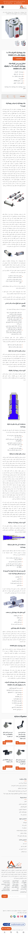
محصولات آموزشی (23, 809)
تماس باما (24, 825)
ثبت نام (25, 843)
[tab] (22, 96)
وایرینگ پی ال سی (23, 783)
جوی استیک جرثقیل (22, 788)
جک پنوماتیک (16, 12)
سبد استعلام (24, 851)
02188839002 (23, 892)
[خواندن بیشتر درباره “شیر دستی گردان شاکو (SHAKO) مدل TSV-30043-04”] (17, 768)
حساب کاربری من (23, 849)
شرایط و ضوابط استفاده (22, 830)
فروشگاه (25, 822)
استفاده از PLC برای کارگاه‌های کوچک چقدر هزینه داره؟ (15, 793)
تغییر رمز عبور (24, 846)
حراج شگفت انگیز (23, 812)
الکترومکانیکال (24, 807)
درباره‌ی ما (24, 828)
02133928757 (15, 890)
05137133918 (5, 890)
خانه (26, 12)
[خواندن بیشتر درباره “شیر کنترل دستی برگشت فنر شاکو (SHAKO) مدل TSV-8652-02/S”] (17, 742)
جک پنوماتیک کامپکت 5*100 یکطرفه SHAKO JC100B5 (15, 13)
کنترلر (25, 801)
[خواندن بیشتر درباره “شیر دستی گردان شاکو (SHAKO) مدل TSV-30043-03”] (4, 742)
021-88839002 (9, 3)
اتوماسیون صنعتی (23, 804)
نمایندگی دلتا (24, 815)
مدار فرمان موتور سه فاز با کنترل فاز (19, 785)
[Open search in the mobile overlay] (17, 932)
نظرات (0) (14, 96)
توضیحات (22, 96)
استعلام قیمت (19, 59)
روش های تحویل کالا (22, 836)
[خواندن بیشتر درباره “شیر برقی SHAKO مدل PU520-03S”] (4, 768)
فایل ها (7, 96)
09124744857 (19, 3)
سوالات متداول (23, 833)
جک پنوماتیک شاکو (9, 12)
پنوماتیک (22, 12)
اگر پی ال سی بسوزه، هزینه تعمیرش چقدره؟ (17, 791)
